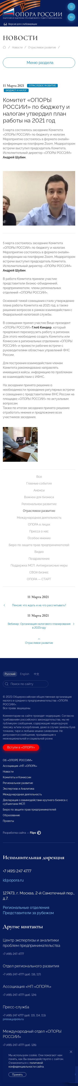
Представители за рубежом (28, 913)
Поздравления (39, 558)
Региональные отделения (26, 907)
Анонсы (39, 490)
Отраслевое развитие (42, 47)
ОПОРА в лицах (39, 524)
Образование (11, 815)
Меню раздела (40, 62)
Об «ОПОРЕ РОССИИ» (17, 760)
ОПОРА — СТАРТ (39, 579)
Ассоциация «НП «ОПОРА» (20, 765)
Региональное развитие (39, 504)
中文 (36, 674)
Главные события (39, 483)
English (24, 674)
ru (71, 17)
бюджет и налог (16, 90)
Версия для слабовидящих (22, 24)
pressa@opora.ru (13, 1019)
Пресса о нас (39, 531)
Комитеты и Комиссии (17, 777)
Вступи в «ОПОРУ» (21, 747)
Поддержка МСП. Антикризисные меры (39, 565)
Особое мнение (39, 538)
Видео (39, 552)
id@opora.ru (13, 880)
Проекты (8, 820)
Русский (10, 674)
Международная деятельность (39, 517)
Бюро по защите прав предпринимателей (39, 545)
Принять (17, 1074)
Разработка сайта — (20, 832)
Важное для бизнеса (39, 497)
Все (39, 476)
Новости (17, 47)
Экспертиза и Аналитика (18, 788)
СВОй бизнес (39, 572)
